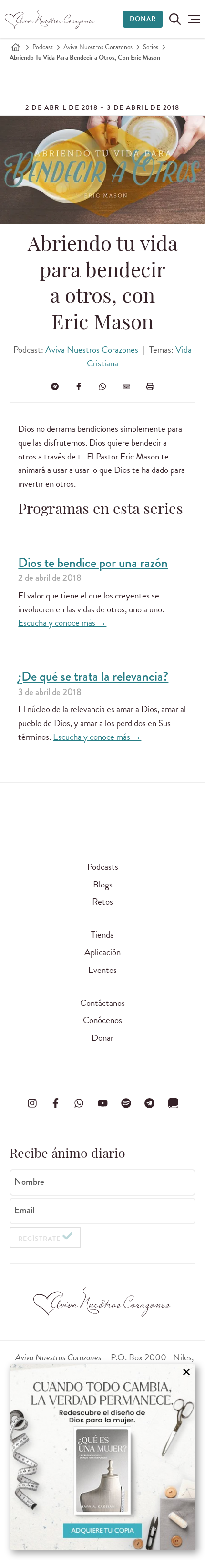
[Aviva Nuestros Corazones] (50, 19)
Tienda (102, 934)
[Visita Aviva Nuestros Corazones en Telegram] (149, 1103)
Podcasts (102, 867)
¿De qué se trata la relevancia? (93, 676)
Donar (143, 19)
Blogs (103, 884)
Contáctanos (102, 1003)
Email (24, 1210)
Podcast (42, 47)
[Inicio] (16, 47)
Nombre (29, 1181)
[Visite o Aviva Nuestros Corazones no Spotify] (125, 1103)
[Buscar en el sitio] (175, 19)
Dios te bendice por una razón (93, 563)
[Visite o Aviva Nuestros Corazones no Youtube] (102, 1103)
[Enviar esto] (126, 386)
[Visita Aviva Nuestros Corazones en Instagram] (31, 1103)
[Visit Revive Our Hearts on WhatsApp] (79, 1103)
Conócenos (102, 1020)
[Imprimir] (150, 386)
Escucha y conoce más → (62, 623)
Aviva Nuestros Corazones (98, 47)
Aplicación (102, 952)
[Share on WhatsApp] (102, 386)
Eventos (102, 970)
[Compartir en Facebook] (79, 386)
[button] (194, 19)
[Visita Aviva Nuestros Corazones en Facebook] (55, 1103)
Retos (102, 901)
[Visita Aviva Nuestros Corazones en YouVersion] (173, 1103)
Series (150, 47)
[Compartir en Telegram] (55, 386)
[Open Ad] (102, 1457)
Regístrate (39, 1239)
